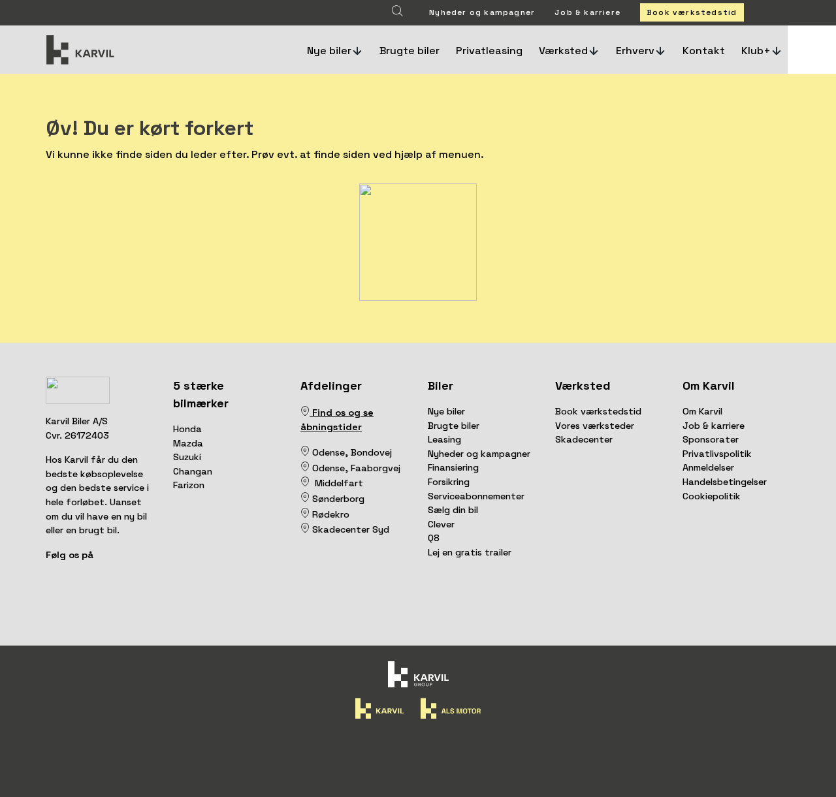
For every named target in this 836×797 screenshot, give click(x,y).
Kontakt (704, 50)
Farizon (188, 485)
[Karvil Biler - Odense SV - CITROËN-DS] (305, 452)
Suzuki (187, 457)
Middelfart (336, 483)
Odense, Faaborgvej (355, 468)
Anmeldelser (708, 467)
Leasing (444, 439)
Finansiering (453, 467)
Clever (441, 524)
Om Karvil (702, 411)
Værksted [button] (563, 50)
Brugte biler (409, 50)
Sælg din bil (453, 510)
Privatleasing (489, 50)
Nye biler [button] (329, 50)
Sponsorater (711, 439)
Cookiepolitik (712, 496)
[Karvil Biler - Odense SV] (311, 452)
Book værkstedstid (692, 12)
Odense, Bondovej (353, 452)
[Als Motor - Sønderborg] (305, 499)
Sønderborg (337, 499)
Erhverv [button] (635, 50)
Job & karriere (587, 12)
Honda (187, 429)
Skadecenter (584, 439)
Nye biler (446, 411)
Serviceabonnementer (476, 496)
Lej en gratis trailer (469, 552)
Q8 (434, 538)
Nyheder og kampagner (482, 12)
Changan (192, 471)
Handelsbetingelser (725, 482)
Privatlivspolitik (717, 454)
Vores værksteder (594, 425)
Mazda (188, 443)
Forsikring (449, 482)
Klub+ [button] (756, 50)
